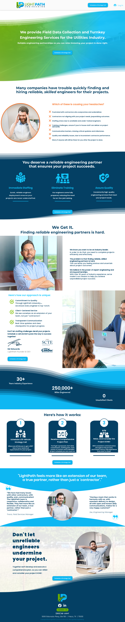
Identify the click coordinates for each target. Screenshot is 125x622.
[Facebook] (60, 605)
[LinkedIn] (65, 605)
